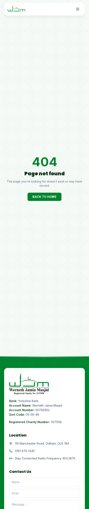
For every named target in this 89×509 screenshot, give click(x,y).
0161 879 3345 (25, 451)
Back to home (44, 196)
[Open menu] (77, 9)
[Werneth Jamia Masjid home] (16, 9)
